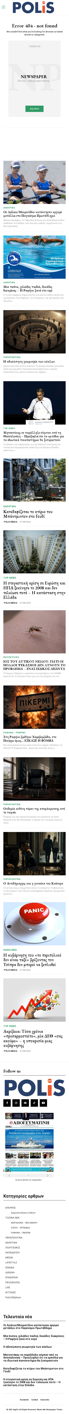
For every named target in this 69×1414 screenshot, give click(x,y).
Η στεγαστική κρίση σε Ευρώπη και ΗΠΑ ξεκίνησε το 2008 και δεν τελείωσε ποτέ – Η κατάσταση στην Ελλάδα (34, 590)
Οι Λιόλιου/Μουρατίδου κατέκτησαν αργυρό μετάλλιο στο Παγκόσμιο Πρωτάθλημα (32, 214)
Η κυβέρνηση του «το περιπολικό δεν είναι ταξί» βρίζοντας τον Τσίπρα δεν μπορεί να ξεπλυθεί (32, 959)
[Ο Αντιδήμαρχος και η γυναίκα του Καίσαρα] (34, 853)
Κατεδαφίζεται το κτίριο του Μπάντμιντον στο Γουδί (27, 514)
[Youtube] (43, 1103)
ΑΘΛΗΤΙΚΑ (9, 208)
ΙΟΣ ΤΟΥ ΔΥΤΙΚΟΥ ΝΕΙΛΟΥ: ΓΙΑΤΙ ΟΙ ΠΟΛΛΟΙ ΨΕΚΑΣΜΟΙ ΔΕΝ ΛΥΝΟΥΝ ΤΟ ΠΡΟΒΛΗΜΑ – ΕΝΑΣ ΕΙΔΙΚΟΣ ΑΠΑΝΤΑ (34, 665)
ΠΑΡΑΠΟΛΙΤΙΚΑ (11, 357)
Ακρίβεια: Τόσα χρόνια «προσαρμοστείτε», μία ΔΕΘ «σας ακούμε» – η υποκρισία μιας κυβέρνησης (33, 1038)
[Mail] (25, 1103)
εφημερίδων (37, 1180)
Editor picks (11, 657)
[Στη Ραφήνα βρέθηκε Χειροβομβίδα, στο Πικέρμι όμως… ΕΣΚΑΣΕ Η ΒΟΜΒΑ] (34, 707)
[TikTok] (34, 1103)
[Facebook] (7, 1103)
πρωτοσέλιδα (23, 1180)
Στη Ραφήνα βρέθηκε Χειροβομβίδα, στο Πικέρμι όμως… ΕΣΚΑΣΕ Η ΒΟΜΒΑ (29, 739)
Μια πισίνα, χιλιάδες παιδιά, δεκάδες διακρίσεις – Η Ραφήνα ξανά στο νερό (27, 289)
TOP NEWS (9, 428)
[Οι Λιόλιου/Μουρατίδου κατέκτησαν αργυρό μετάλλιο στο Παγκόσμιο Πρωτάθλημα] (34, 182)
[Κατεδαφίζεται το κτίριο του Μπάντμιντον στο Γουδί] (34, 480)
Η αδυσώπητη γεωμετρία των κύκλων (29, 361)
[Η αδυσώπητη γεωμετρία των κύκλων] (34, 331)
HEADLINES (10, 950)
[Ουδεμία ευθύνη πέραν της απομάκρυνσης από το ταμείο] (34, 778)
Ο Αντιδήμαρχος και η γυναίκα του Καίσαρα (33, 883)
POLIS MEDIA (10, 522)
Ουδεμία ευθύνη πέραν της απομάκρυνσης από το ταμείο (34, 810)
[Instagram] (16, 1103)
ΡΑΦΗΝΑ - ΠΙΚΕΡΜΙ (14, 732)
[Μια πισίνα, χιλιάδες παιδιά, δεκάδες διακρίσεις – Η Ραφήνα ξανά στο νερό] (34, 257)
